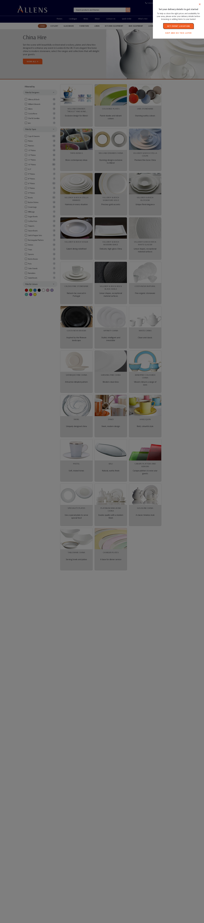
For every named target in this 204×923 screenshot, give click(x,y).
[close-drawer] (199, 4)
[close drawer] (76, 461)
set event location (178, 26)
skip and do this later (178, 33)
